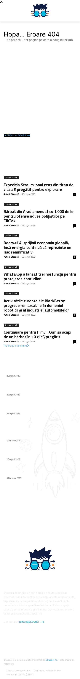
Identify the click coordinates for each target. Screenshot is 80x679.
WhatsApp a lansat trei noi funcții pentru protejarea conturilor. (40, 276)
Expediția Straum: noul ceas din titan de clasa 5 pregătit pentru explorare (38, 187)
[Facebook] (40, 641)
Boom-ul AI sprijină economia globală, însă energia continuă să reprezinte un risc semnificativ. (37, 247)
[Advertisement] (40, 88)
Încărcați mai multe (15, 345)
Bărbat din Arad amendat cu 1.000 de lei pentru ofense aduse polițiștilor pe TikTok (39, 216)
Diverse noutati (11, 177)
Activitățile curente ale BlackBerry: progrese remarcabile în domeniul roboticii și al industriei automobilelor (36, 305)
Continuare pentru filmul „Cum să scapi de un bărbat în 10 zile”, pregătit (37, 334)
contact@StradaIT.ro (31, 621)
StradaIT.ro (51, 659)
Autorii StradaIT (12, 194)
